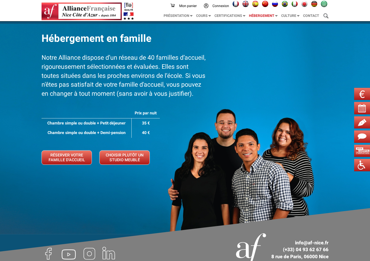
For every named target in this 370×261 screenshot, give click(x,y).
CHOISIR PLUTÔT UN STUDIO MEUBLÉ (124, 157)
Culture (289, 16)
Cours (202, 16)
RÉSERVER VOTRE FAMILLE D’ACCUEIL (67, 157)
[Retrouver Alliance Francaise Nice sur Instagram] (89, 253)
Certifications (228, 16)
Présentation (177, 16)
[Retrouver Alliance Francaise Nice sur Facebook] (49, 253)
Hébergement (262, 16)
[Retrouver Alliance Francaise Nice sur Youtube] (69, 253)
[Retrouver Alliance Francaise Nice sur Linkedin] (109, 253)
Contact (311, 16)
